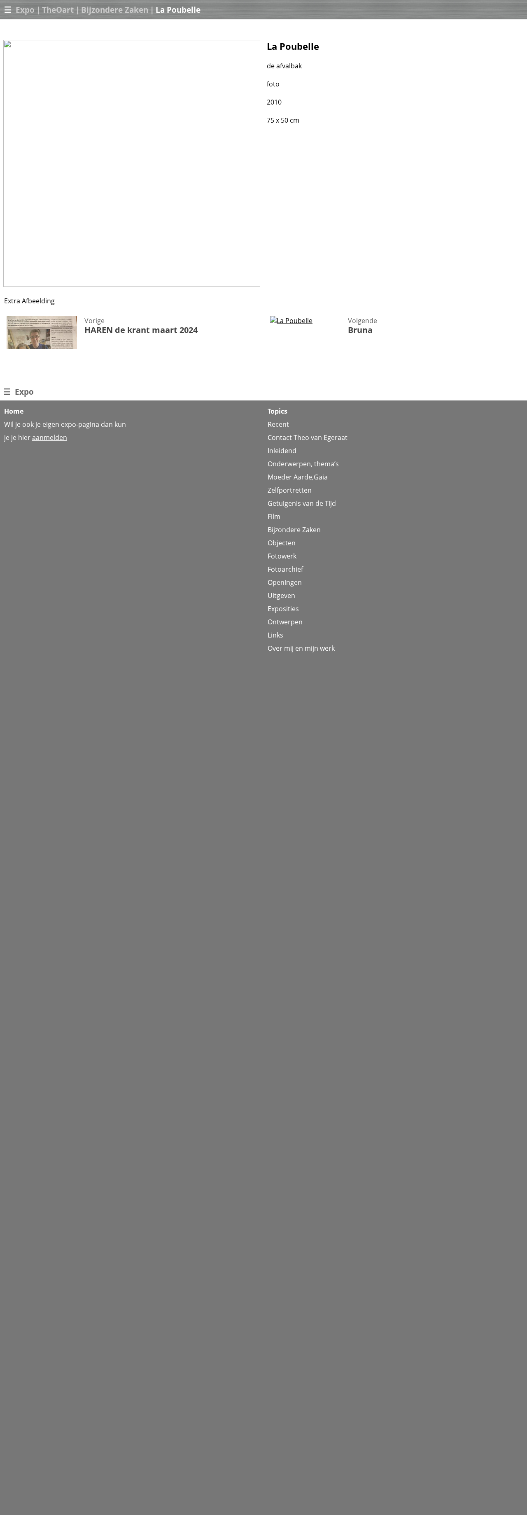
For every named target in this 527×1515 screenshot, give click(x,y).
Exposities (283, 608)
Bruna (360, 329)
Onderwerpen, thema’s (303, 463)
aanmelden (49, 437)
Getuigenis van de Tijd (302, 503)
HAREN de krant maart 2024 (141, 329)
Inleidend (282, 450)
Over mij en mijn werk (301, 648)
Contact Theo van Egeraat (307, 437)
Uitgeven (281, 595)
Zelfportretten (290, 490)
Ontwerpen (285, 621)
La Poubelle (178, 10)
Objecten (282, 542)
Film (274, 516)
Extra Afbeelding (29, 300)
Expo (25, 10)
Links (275, 635)
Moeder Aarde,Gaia (298, 477)
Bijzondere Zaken (114, 10)
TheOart (58, 10)
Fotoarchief (285, 569)
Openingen (285, 582)
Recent (278, 424)
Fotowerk (282, 556)
